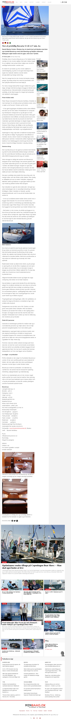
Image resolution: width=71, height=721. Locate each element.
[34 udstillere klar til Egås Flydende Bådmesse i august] (42, 63)
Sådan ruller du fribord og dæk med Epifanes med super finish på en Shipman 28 (51, 646)
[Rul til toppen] (69, 719)
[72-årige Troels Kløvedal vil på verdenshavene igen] (42, 100)
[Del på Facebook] (12, 521)
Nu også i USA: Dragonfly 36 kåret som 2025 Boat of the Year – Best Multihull (53, 690)
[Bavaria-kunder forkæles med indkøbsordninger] (42, 151)
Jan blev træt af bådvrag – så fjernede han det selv (11, 651)
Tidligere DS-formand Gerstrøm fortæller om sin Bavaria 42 (42, 131)
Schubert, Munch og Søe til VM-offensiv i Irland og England (52, 633)
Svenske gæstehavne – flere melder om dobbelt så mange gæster (31, 675)
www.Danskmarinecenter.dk (17, 428)
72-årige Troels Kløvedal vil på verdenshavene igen (41, 106)
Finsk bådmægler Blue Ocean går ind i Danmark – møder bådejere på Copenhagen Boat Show (20, 623)
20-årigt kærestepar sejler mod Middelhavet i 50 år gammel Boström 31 (10, 690)
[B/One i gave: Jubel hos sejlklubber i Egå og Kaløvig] (42, 138)
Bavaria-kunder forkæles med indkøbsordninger (41, 157)
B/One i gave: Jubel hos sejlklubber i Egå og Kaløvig (41, 144)
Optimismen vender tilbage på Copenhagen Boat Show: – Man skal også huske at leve (31, 566)
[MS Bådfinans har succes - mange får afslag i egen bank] (42, 164)
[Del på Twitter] (15, 521)
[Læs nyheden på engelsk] (3, 43)
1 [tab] (25, 36)
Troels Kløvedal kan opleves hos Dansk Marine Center (41, 118)
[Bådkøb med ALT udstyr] (42, 76)
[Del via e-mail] (17, 521)
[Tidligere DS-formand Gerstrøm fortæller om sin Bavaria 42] (42, 125)
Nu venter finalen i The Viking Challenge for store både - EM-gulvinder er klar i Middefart (52, 616)
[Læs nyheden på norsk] (8, 43)
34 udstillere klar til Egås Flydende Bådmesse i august (41, 69)
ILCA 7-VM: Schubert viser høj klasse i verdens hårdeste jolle (11, 592)
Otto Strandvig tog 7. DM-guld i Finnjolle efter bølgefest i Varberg (31, 651)
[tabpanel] (25, 23)
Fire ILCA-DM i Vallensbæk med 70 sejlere (53, 592)
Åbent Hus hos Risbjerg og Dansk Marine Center (42, 93)
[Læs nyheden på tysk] (5, 43)
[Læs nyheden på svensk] (10, 43)
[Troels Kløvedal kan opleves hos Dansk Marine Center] (42, 113)
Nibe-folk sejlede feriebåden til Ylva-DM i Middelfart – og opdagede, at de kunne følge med (32, 593)
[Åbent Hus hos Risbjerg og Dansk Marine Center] (42, 87)
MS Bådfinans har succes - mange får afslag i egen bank (41, 170)
